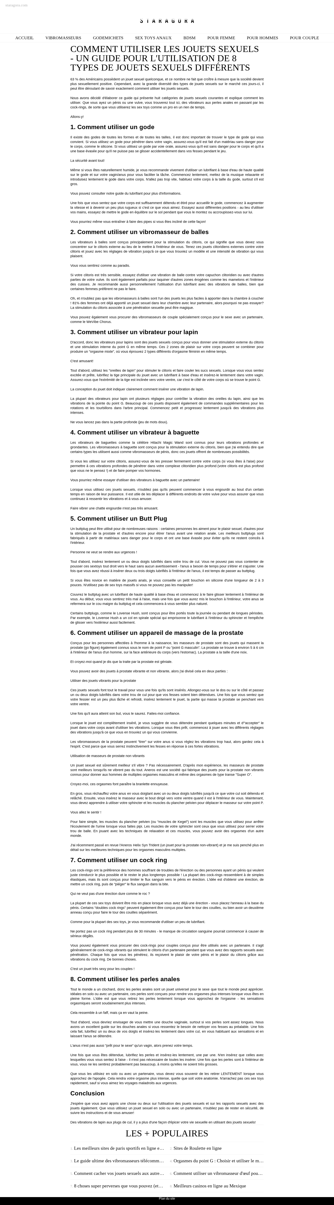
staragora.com (16, 5)
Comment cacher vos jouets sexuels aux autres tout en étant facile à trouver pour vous (120, 1173)
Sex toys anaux (153, 37)
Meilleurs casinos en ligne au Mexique (210, 1185)
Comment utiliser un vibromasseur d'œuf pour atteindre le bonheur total (219, 1173)
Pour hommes (262, 37)
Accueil (24, 37)
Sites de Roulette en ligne (198, 1148)
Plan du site (167, 1198)
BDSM (189, 37)
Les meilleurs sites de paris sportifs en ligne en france (120, 1148)
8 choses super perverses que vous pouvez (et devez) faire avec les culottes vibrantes (120, 1185)
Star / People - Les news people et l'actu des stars (167, 21)
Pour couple (304, 37)
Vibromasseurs (63, 37)
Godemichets (108, 37)
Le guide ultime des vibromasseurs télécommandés (120, 1160)
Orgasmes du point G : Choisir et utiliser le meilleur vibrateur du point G (219, 1160)
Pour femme (221, 37)
